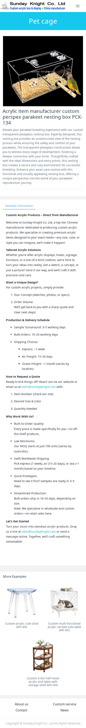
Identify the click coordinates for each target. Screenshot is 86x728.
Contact (21, 710)
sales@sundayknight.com (39, 387)
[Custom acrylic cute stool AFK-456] (21, 601)
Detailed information (19, 206)
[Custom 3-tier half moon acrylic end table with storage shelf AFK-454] (43, 656)
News (64, 710)
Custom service (64, 704)
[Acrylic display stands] (33, 6)
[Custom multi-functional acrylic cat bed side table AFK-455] (64, 601)
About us (21, 704)
